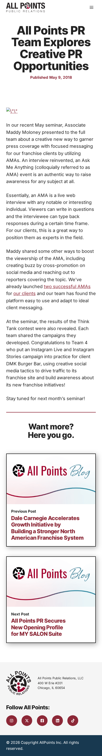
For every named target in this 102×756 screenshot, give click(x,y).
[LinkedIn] (57, 720)
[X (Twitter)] (27, 720)
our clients (24, 293)
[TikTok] (72, 720)
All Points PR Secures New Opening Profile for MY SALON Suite (38, 627)
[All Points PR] (25, 7)
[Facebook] (42, 720)
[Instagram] (11, 720)
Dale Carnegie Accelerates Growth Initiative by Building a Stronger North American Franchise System (47, 528)
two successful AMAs (67, 286)
